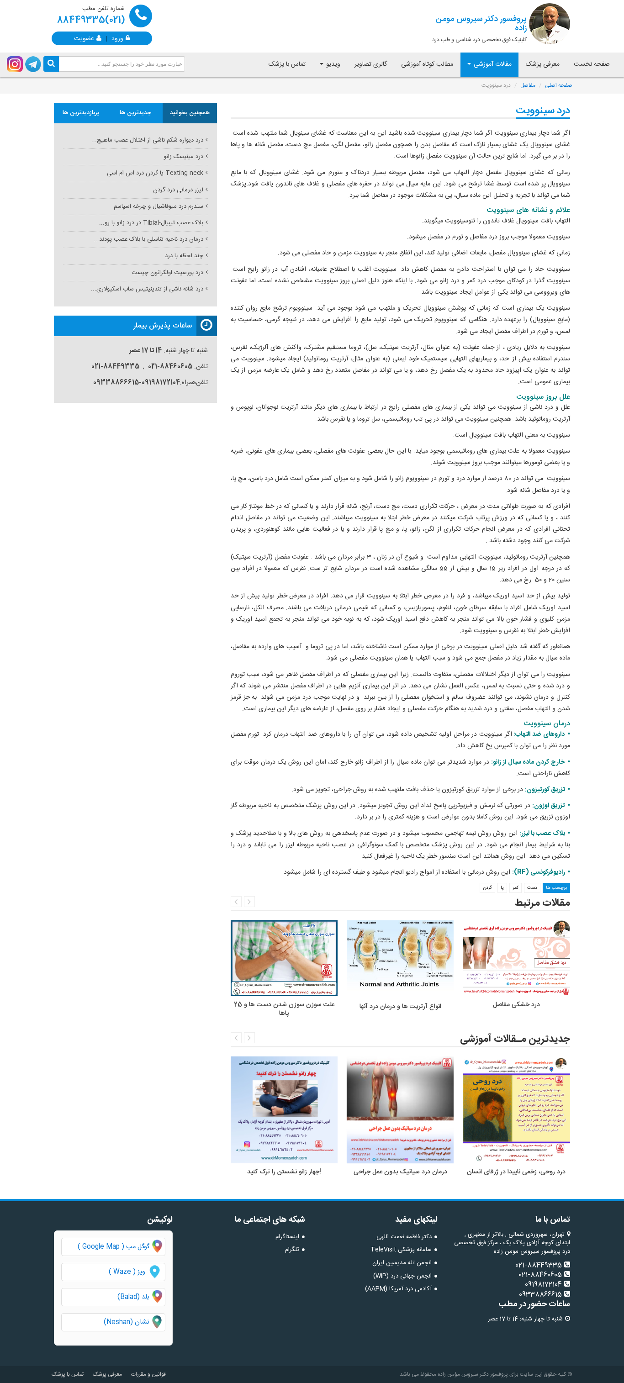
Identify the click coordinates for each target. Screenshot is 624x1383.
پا (502, 888)
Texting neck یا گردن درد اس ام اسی (155, 173)
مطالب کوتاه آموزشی (427, 64)
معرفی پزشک (543, 64)
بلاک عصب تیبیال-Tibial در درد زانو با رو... (151, 223)
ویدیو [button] (332, 64)
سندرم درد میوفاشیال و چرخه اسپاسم (158, 206)
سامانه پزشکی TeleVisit (401, 1250)
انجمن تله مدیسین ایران (402, 1263)
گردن (487, 888)
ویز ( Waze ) (127, 1272)
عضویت (84, 38)
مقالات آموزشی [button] (492, 64)
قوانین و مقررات (148, 1374)
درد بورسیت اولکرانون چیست (167, 273)
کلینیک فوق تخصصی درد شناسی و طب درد (479, 28)
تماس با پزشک (287, 64)
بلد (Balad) (133, 1297)
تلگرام (292, 1250)
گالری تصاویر (370, 64)
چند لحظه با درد (184, 256)
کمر (515, 888)
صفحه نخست (592, 64)
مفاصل (527, 85)
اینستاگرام (287, 1237)
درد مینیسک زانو (183, 157)
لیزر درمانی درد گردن (178, 190)
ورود (117, 38)
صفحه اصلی (558, 85)
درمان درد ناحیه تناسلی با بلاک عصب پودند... (148, 239)
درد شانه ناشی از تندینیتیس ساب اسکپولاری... (147, 289)
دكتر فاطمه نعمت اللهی (404, 1237)
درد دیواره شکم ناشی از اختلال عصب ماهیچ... (147, 140)
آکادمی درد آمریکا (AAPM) (398, 1289)
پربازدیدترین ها (81, 113)
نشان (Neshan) (134, 1322)
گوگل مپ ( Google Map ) (113, 1246)
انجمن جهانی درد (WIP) (402, 1276)
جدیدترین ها (135, 113)
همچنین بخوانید (190, 113)
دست (532, 888)
